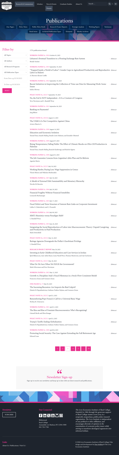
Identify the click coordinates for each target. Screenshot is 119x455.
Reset (7, 91)
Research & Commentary (24, 4)
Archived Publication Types (51, 32)
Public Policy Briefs (38, 27)
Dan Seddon (99, 444)
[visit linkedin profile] (44, 416)
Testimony (107, 27)
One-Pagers (10, 27)
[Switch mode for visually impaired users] (115, 4)
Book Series (33, 32)
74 (89, 349)
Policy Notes (23, 27)
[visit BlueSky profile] (57, 416)
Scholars (40, 4)
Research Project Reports (58, 27)
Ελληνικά (69, 32)
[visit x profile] (48, 416)
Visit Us (22, 446)
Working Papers (94, 27)
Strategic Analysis (78, 27)
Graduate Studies (66, 4)
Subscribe (9, 415)
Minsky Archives (82, 32)
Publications (14, 446)
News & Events (51, 4)
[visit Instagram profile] (61, 416)
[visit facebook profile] (40, 416)
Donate (49, 8)
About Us (79, 4)
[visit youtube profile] (53, 416)
